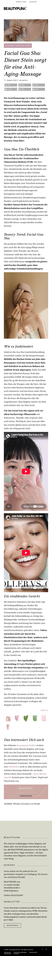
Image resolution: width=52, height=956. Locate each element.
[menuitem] (21, 1)
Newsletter (21, 2)
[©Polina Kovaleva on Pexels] (26, 30)
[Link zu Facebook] (43, 949)
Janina (24, 80)
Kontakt (33, 2)
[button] (10, 85)
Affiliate (44, 710)
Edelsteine (13, 766)
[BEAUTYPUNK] (15, 8)
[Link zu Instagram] (46, 949)
